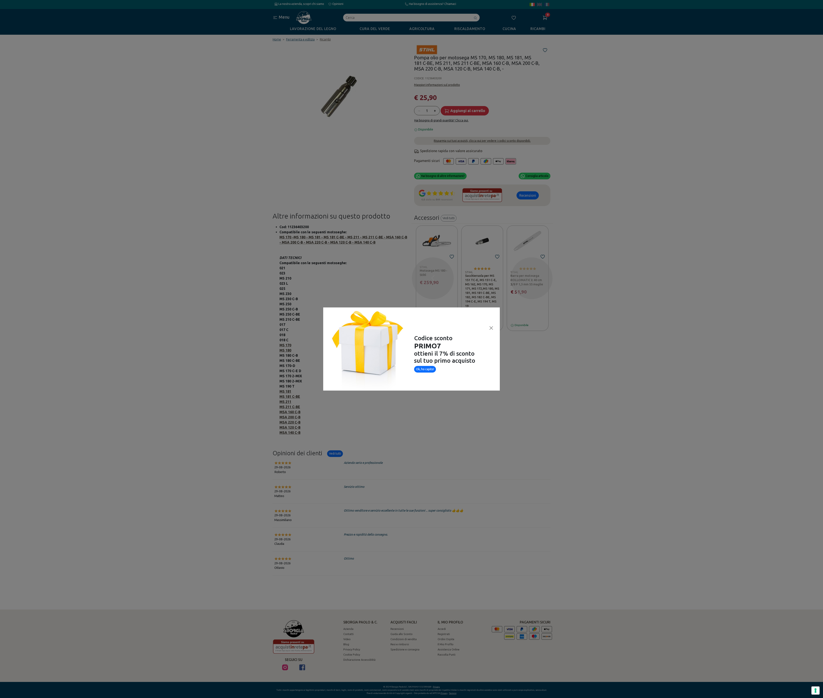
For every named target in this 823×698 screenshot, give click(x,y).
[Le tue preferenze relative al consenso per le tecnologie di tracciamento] (815, 690)
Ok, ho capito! (425, 369)
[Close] (491, 328)
